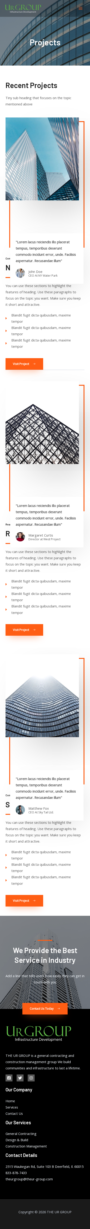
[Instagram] (31, 1077)
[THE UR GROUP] (23, 8)
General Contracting (21, 1133)
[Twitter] (20, 1077)
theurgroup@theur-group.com (29, 1179)
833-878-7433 (16, 1172)
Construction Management (26, 1146)
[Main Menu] (80, 8)
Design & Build (17, 1139)
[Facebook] (9, 1077)
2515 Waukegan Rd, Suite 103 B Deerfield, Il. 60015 (45, 1166)
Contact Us (14, 1113)
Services (12, 1107)
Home (10, 1101)
